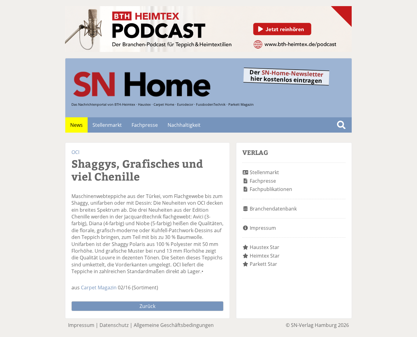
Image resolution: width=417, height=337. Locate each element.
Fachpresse (145, 125)
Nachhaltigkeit (184, 125)
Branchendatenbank (273, 208)
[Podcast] (208, 50)
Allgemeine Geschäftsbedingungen (174, 325)
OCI (75, 152)
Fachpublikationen (271, 189)
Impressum (263, 228)
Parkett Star (263, 264)
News (76, 125)
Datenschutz (114, 325)
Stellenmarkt (107, 125)
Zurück (147, 306)
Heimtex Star (265, 255)
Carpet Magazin (99, 287)
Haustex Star (264, 247)
